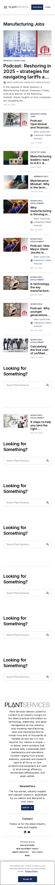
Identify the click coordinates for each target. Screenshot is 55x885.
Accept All (27, 879)
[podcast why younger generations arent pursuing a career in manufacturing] (15, 310)
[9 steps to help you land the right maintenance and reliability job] (15, 421)
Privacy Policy (31, 871)
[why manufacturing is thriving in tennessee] (15, 206)
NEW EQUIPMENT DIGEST (27, 849)
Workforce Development (37, 202)
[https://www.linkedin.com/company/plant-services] (25, 832)
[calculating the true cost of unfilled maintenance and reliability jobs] (15, 345)
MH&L (27, 855)
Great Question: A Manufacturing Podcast (29, 82)
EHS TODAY (37, 852)
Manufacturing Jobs (14, 61)
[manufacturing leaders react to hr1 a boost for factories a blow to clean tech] (15, 158)
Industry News (38, 152)
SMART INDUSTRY (20, 852)
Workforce (36, 304)
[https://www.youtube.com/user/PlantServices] (29, 832)
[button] (5, 7)
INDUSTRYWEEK (27, 845)
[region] (27, 873)
